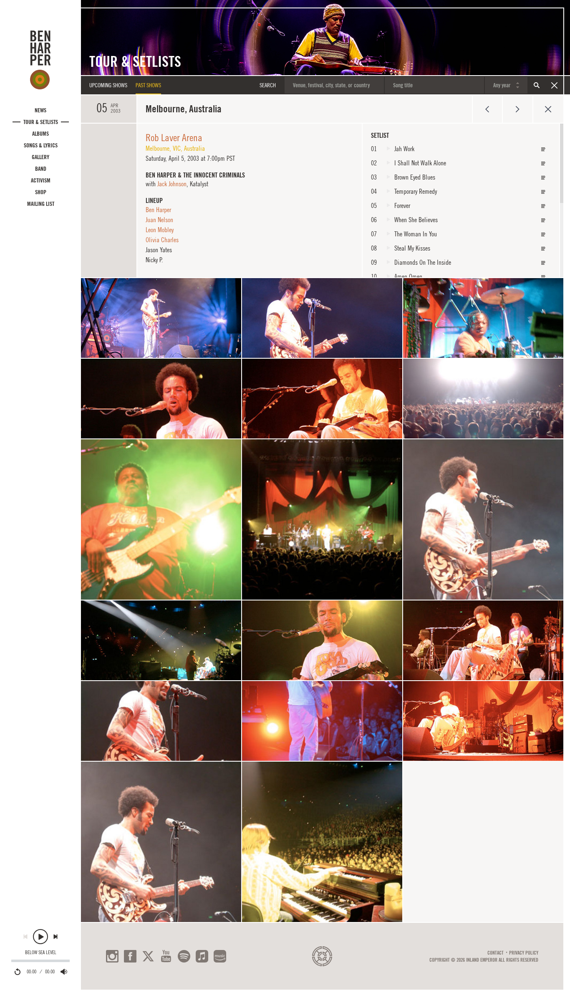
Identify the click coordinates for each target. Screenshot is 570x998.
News (40, 110)
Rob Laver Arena (174, 137)
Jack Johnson (172, 183)
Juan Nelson (159, 219)
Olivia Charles (162, 239)
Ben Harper (158, 209)
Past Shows (148, 85)
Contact (495, 952)
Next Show (517, 109)
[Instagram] (112, 956)
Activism (40, 180)
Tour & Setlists (40, 122)
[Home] (40, 59)
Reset (554, 85)
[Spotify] (184, 956)
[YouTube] (166, 956)
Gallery (40, 157)
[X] (148, 956)
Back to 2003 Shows (548, 109)
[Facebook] (130, 956)
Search (536, 85)
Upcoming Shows (108, 85)
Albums (40, 133)
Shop (40, 192)
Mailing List (40, 203)
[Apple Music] (202, 956)
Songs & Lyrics (41, 145)
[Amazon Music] (220, 956)
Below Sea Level (40, 952)
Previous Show (487, 109)
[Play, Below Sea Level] (40, 936)
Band (40, 168)
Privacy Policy (523, 952)
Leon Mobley (160, 229)
